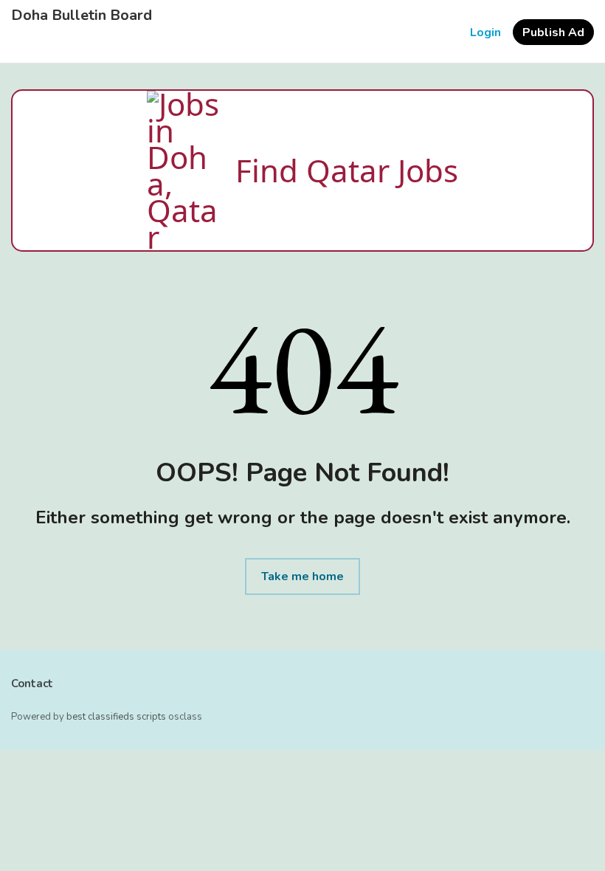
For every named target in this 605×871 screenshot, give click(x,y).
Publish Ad (553, 32)
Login (485, 32)
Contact (32, 683)
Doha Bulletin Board (81, 15)
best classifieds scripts (116, 716)
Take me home (302, 576)
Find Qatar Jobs (346, 170)
